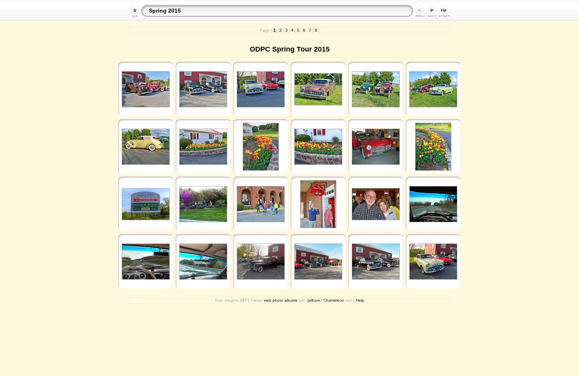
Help (360, 300)
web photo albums (280, 300)
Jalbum (313, 300)
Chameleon (333, 300)
